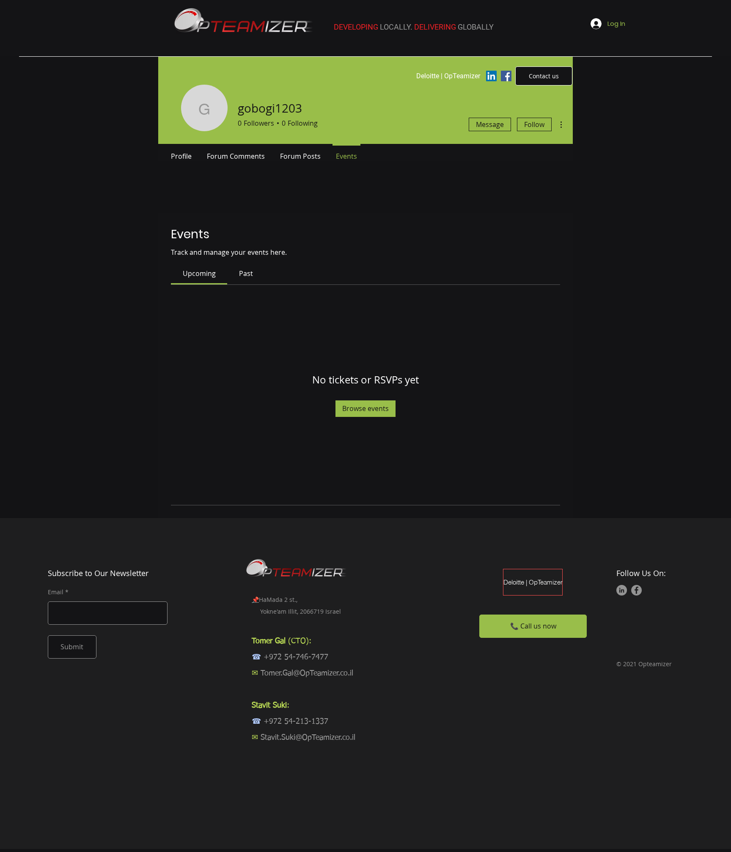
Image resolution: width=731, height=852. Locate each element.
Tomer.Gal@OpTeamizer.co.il (307, 673)
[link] (199, 273)
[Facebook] (506, 76)
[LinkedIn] (491, 76)
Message (490, 124)
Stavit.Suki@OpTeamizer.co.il (308, 738)
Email (55, 592)
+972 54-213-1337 (296, 721)
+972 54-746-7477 (296, 657)
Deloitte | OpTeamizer (532, 582)
